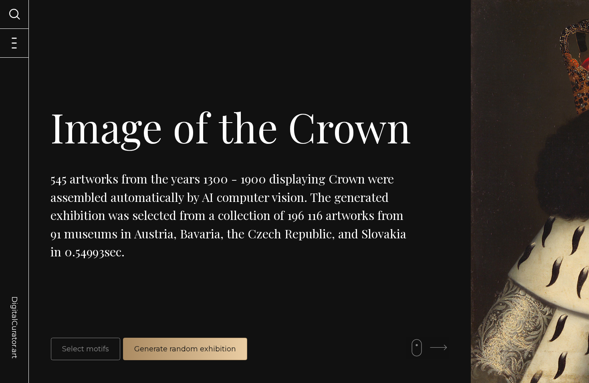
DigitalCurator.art (14, 318)
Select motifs (85, 349)
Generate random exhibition (185, 349)
